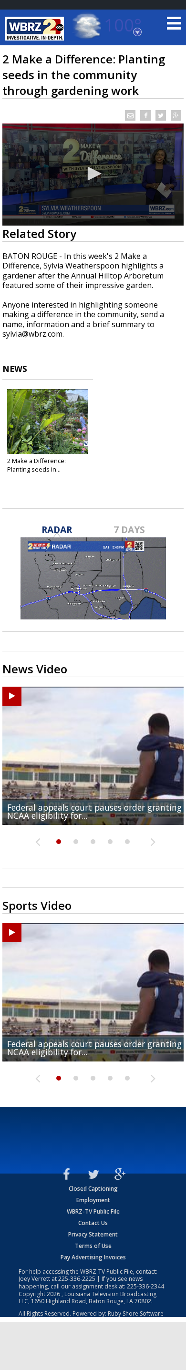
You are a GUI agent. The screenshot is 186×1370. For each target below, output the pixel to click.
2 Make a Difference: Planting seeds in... (36, 465)
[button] (93, 173)
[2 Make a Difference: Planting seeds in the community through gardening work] (47, 421)
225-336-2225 (76, 1279)
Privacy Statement (93, 1234)
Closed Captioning (93, 1189)
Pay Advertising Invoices (93, 1257)
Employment (93, 1200)
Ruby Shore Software (136, 1313)
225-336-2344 (145, 1286)
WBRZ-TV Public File (93, 1211)
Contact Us (93, 1223)
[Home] (36, 29)
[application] (93, 175)
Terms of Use (93, 1246)
